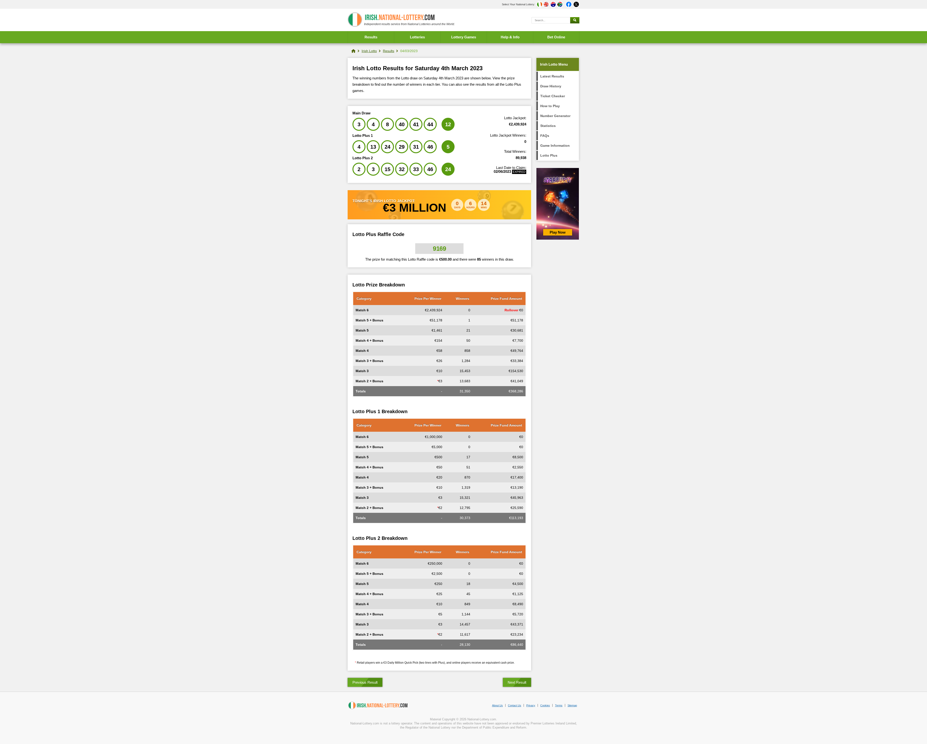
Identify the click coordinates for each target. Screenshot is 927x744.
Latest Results (552, 76)
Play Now (558, 232)
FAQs (544, 136)
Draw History (550, 86)
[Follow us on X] (576, 4)
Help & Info (510, 37)
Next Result (517, 682)
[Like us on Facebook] (569, 4)
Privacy (530, 705)
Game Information (555, 145)
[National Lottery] (353, 51)
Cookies (545, 705)
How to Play (550, 106)
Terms (558, 705)
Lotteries (417, 37)
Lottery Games (463, 37)
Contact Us (514, 705)
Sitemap (572, 705)
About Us (497, 705)
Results (371, 37)
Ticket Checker (552, 96)
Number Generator (555, 116)
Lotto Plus (548, 155)
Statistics (548, 126)
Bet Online (556, 37)
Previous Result (365, 682)
